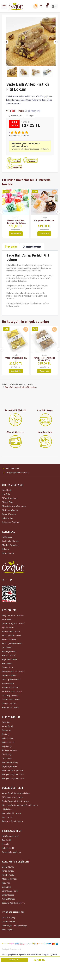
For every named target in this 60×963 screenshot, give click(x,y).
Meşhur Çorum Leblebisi (13, 615)
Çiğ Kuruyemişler (9, 766)
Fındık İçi (5, 734)
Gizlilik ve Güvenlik (10, 510)
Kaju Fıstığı (7, 746)
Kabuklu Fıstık (8, 848)
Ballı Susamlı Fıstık (10, 836)
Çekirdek (6, 722)
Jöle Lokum (7, 809)
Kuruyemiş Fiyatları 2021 (13, 774)
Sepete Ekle (16, 234)
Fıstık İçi (5, 844)
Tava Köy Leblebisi (10, 695)
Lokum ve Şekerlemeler (12, 384)
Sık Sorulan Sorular (10, 541)
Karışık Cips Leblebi (10, 707)
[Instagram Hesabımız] (3, 580)
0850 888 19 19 (12, 468)
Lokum (30, 384)
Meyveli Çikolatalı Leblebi (13, 671)
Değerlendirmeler (32, 246)
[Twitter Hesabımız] (11, 580)
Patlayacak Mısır (9, 750)
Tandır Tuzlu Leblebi (11, 699)
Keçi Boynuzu (8, 875)
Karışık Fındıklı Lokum (11, 813)
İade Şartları (7, 518)
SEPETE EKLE (14, 960)
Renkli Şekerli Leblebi (11, 679)
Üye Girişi (6, 494)
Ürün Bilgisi (11, 246)
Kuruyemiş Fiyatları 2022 (13, 778)
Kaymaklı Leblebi (9, 659)
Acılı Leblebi (7, 619)
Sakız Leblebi (8, 683)
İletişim (5, 549)
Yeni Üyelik (7, 490)
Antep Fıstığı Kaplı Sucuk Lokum (16, 793)
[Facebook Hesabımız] (7, 580)
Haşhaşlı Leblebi (9, 651)
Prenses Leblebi (9, 675)
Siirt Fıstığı (6, 754)
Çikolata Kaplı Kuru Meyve (13, 903)
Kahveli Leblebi (8, 655)
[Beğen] (25, 192)
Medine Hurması (9, 879)
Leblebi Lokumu (9, 703)
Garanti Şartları (9, 514)
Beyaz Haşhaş (8, 918)
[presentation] (6, 42)
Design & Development (11, 949)
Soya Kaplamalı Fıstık (11, 852)
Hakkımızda (7, 537)
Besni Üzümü (8, 867)
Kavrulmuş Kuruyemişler (13, 770)
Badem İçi (6, 730)
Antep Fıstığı (7, 726)
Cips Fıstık (6, 840)
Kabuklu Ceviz (8, 738)
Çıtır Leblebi (7, 647)
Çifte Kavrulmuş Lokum (12, 797)
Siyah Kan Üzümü (10, 891)
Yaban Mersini (8, 899)
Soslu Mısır (7, 758)
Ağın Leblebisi (8, 627)
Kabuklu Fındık (8, 742)
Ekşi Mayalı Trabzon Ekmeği (14, 926)
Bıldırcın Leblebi (9, 639)
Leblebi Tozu (7, 667)
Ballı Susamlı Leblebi (11, 631)
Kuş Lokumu (7, 817)
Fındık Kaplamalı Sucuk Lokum (15, 801)
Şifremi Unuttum (9, 498)
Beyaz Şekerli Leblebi (11, 635)
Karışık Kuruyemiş (10, 762)
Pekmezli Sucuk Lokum (12, 821)
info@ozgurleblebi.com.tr (17, 472)
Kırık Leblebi (7, 663)
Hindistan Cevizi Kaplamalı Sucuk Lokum (20, 805)
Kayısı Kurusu (8, 871)
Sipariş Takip (8, 502)
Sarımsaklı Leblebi (10, 687)
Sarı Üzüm (6, 887)
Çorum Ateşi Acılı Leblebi (13, 623)
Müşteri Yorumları (10, 545)
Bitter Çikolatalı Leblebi (12, 643)
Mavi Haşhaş (8, 930)
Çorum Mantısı (8, 922)
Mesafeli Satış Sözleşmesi (14, 506)
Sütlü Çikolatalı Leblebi (12, 691)
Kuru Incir (6, 883)
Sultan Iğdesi (8, 895)
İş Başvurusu (8, 553)
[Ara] (41, 6)
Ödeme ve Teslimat (11, 522)
